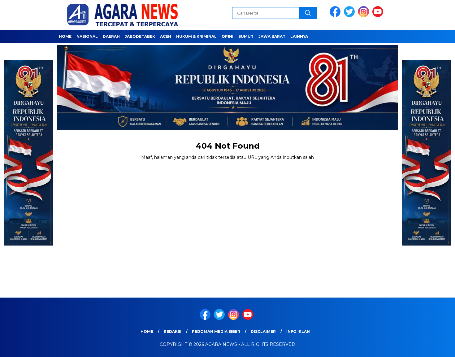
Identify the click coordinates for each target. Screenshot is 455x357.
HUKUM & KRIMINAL (196, 36)
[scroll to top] (436, 347)
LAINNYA (299, 36)
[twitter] (350, 15)
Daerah (111, 36)
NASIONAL (87, 36)
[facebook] (336, 15)
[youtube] (378, 15)
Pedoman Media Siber (216, 331)
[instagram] (364, 15)
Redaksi (172, 331)
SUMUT (246, 36)
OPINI (227, 36)
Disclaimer (263, 331)
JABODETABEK (140, 36)
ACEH (165, 36)
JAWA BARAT (271, 36)
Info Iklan (298, 331)
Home (65, 36)
